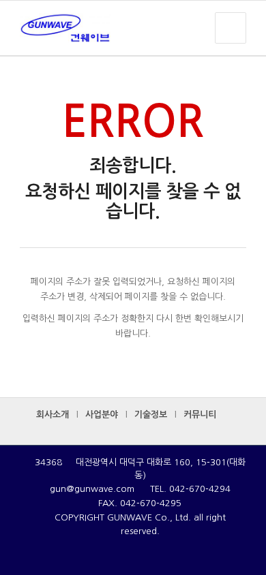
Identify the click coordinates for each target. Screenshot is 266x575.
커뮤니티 (199, 414)
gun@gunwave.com (92, 488)
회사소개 (52, 414)
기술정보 (150, 414)
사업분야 (101, 414)
